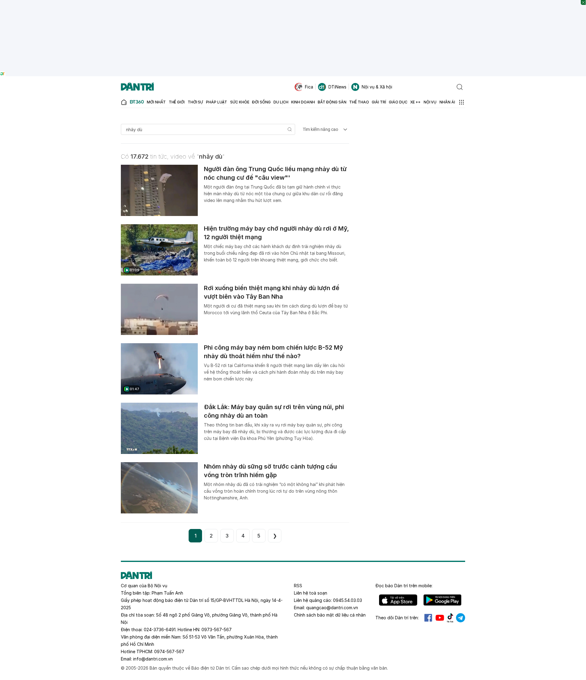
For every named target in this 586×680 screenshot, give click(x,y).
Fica (309, 86)
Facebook (428, 617)
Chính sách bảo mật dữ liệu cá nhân (330, 614)
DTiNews (337, 86)
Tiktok (450, 617)
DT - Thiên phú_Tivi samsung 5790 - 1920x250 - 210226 (293, 2)
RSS (298, 585)
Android (442, 600)
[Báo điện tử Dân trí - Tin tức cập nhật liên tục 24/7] (137, 87)
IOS (398, 600)
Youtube (439, 617)
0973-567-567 (216, 629)
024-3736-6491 (159, 629)
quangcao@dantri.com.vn (332, 607)
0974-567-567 (169, 651)
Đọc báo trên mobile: (403, 585)
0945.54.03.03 (347, 600)
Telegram (460, 617)
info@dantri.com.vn (153, 658)
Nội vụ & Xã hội (377, 86)
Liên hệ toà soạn (310, 592)
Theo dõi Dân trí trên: (397, 617)
